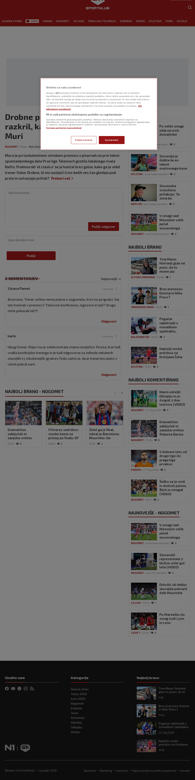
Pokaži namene (83, 140)
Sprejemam (111, 140)
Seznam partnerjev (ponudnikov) (63, 128)
